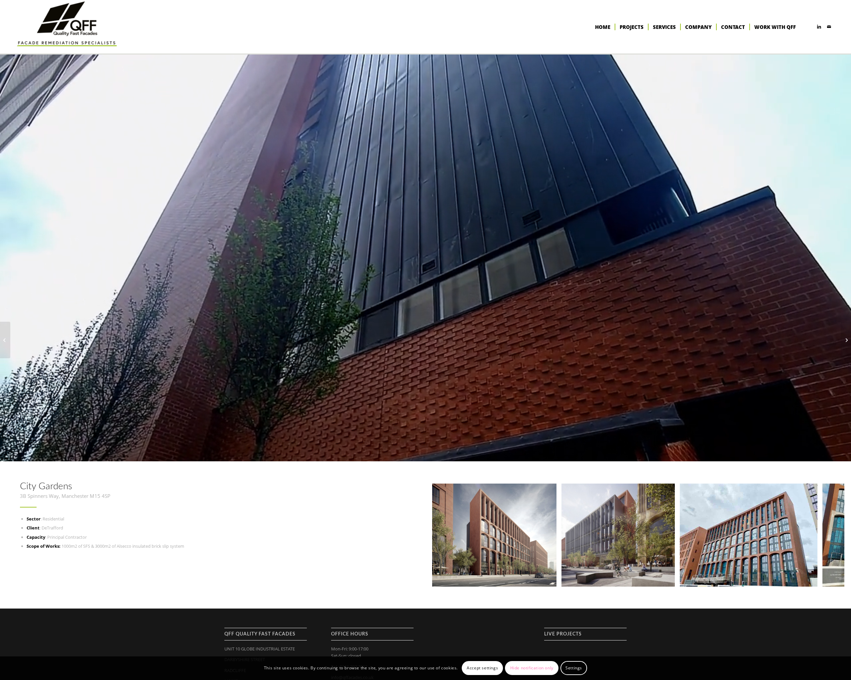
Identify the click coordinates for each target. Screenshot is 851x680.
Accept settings (482, 668)
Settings (573, 668)
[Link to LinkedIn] (819, 27)
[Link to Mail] (829, 27)
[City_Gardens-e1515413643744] (667, 579)
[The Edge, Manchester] (846, 340)
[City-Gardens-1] (549, 579)
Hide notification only (531, 668)
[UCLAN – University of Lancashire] (5, 340)
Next (829, 535)
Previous (447, 535)
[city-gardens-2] (810, 579)
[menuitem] (603, 27)
